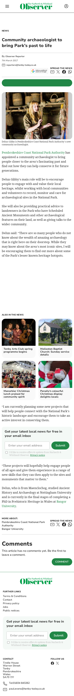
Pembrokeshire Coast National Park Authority (33, 152)
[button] (7, 6)
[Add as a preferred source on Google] (39, 71)
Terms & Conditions (14, 596)
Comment (62, 561)
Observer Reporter (15, 56)
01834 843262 (21, 683)
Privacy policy (11, 603)
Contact (7, 599)
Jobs (5, 607)
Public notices (11, 610)
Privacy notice (37, 455)
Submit (60, 445)
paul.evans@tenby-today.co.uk (27, 688)
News (5, 30)
